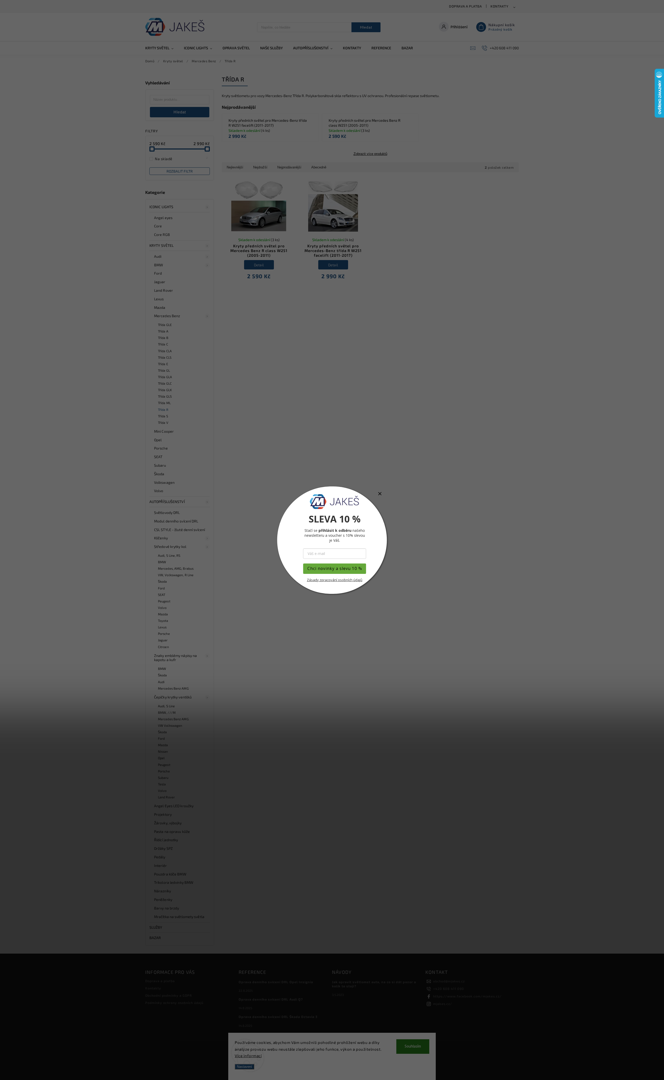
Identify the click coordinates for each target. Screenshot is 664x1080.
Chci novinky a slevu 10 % (334, 568)
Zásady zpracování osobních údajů (334, 580)
